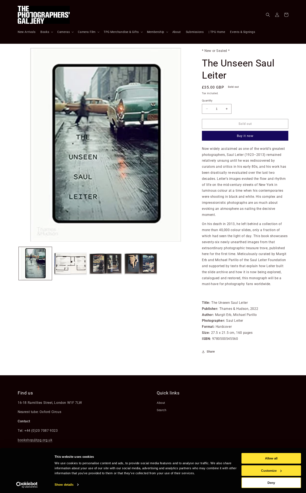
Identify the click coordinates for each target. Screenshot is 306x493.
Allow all (271, 458)
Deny (271, 482)
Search (162, 410)
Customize (269, 470)
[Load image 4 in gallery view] (140, 263)
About (161, 402)
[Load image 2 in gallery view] (70, 263)
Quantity (207, 100)
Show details (64, 484)
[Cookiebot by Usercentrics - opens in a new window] (27, 485)
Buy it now (245, 136)
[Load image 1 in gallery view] (35, 263)
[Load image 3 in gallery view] (105, 263)
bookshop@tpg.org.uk (35, 440)
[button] (46, 32)
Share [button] (211, 351)
